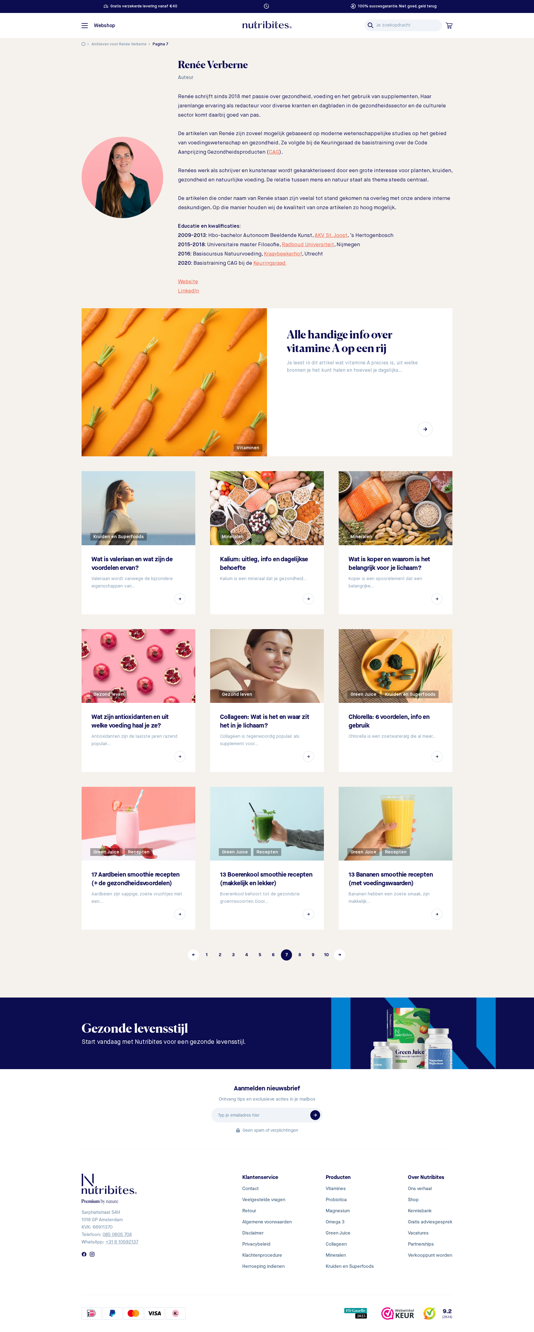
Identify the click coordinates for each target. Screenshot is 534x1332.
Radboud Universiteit (308, 244)
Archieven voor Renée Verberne (118, 44)
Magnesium (338, 1211)
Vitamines (336, 1188)
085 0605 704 (117, 1234)
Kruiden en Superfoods (350, 1266)
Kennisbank (420, 1211)
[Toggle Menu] (85, 26)
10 (326, 955)
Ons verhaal (420, 1188)
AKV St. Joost (331, 235)
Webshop (104, 25)
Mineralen (336, 1255)
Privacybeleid (256, 1244)
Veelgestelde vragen (263, 1200)
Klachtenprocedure (262, 1255)
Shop (413, 1200)
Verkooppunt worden (430, 1255)
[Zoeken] (370, 25)
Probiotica (336, 1200)
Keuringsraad (269, 263)
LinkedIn (188, 291)
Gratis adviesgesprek (430, 1222)
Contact (250, 1188)
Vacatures (418, 1233)
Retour (249, 1211)
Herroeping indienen (263, 1266)
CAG (274, 152)
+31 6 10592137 (122, 1242)
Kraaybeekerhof (283, 254)
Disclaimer (253, 1233)
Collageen (336, 1244)
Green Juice (338, 1233)
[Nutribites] (267, 24)
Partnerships (421, 1244)
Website (188, 281)
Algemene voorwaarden (267, 1222)
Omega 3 (335, 1222)
